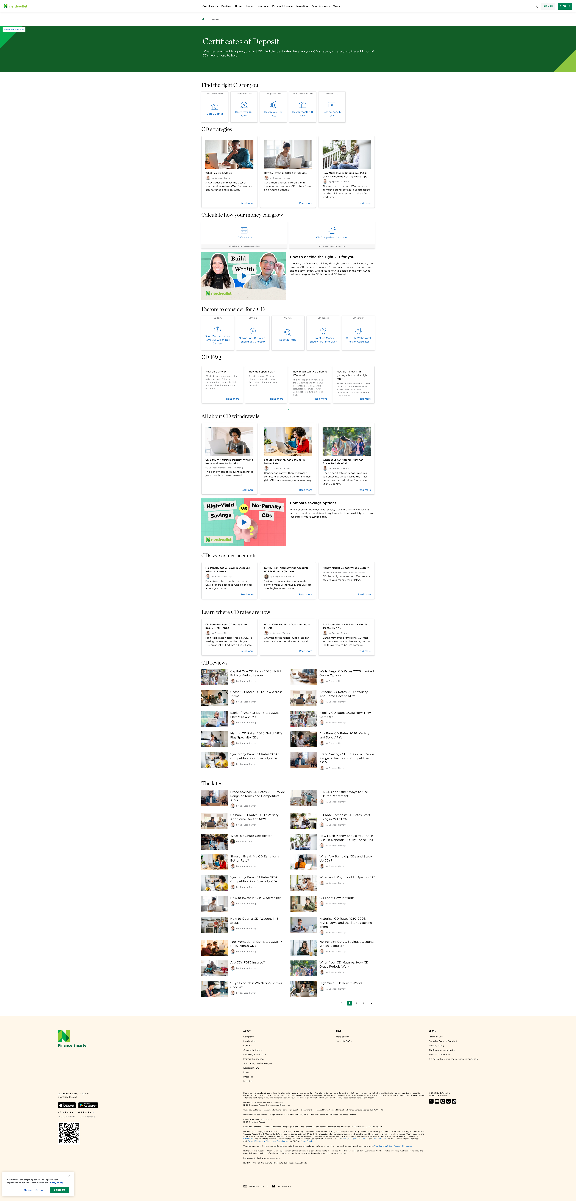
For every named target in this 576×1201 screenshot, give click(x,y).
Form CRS (346, 1139)
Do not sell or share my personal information (453, 1059)
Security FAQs (344, 1041)
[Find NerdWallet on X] (431, 1102)
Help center (342, 1036)
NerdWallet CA (284, 1186)
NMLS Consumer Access (254, 1105)
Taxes (336, 6)
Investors (248, 1081)
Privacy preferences (440, 1054)
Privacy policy (436, 1045)
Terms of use (436, 1036)
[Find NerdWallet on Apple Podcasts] (448, 1102)
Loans (249, 6)
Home (238, 6)
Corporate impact (253, 1050)
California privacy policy (442, 1050)
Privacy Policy (379, 1139)
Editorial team (251, 1068)
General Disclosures (267, 1141)
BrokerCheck (306, 1141)
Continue (59, 1190)
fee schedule (282, 1141)
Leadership (249, 1041)
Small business (321, 6)
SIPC (252, 1139)
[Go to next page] (371, 1003)
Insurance (263, 6)
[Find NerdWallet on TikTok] (454, 1102)
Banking (226, 6)
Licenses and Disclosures (279, 1105)
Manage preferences (34, 1190)
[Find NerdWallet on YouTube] (437, 1102)
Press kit (248, 1077)
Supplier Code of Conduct (443, 1041)
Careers (247, 1045)
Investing (302, 6)
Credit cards (210, 6)
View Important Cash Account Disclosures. (393, 1146)
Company (248, 1036)
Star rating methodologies (257, 1063)
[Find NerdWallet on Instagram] (442, 1102)
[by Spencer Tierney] (232, 681)
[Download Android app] (88, 1105)
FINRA (246, 1139)
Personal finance (282, 6)
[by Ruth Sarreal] (232, 841)
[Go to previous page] (342, 1003)
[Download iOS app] (67, 1105)
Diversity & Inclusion (254, 1054)
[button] (243, 276)
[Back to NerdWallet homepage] (203, 19)
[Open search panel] (536, 6)
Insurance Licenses (348, 1114)
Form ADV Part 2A (360, 1139)
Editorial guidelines (253, 1059)
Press (246, 1072)
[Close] (69, 1175)
